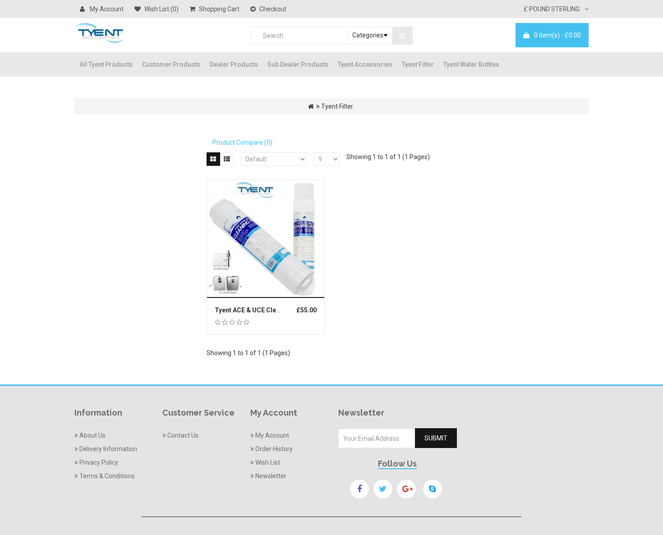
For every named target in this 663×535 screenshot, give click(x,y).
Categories (367, 35)
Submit (435, 438)
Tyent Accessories (365, 64)
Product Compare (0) (242, 142)
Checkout (272, 9)
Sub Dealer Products (297, 64)
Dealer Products (234, 64)
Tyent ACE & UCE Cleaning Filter (262, 310)
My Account (106, 9)
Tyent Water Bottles (471, 64)
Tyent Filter (418, 64)
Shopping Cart (219, 9)
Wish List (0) (161, 9)
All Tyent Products (106, 64)
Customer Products (171, 64)
